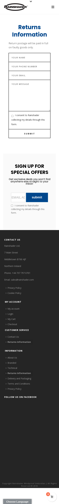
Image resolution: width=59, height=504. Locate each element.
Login (10, 313)
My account (14, 308)
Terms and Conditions (19, 383)
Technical (12, 367)
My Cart (12, 319)
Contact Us (13, 336)
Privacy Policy (14, 287)
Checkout (12, 324)
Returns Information (19, 341)
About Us (12, 357)
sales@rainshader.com (22, 279)
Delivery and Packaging (19, 378)
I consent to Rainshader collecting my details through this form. (28, 120)
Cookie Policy (14, 293)
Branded (12, 362)
